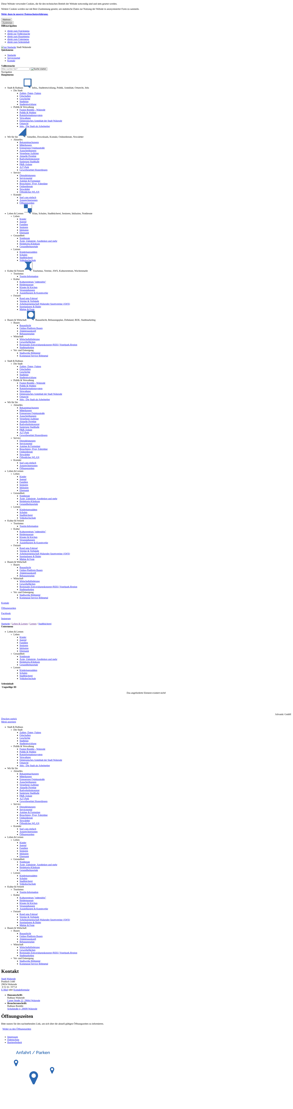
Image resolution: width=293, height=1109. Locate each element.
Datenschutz (13, 1039)
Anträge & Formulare (30, 181)
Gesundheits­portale (29, 246)
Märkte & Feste (27, 309)
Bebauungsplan (27, 333)
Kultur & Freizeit (15, 520)
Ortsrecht (24, 123)
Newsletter (25, 189)
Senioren (24, 227)
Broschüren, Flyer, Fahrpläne (34, 183)
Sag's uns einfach (28, 197)
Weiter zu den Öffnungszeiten (16, 1029)
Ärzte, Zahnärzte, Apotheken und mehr (38, 241)
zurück (13, 718)
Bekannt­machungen (29, 142)
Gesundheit (18, 235)
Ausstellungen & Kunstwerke (34, 293)
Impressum (12, 1037)
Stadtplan (24, 101)
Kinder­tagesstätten (28, 252)
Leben (16, 216)
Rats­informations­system (31, 115)
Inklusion (24, 230)
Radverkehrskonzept (29, 159)
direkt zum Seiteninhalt (18, 42)
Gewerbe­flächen (27, 342)
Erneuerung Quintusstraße (32, 148)
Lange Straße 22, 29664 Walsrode (23, 1000)
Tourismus (18, 273)
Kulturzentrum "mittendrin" (33, 282)
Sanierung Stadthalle (29, 161)
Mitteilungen (26, 145)
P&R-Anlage (26, 164)
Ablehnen (6, 20)
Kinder (23, 219)
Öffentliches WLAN (29, 192)
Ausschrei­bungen (28, 150)
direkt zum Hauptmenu (18, 36)
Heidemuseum (26, 284)
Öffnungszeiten (27, 203)
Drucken (5, 718)
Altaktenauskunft (28, 331)
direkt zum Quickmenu (18, 31)
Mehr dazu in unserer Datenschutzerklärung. (24, 14)
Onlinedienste (26, 186)
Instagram (6, 618)
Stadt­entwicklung (28, 104)
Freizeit (17, 295)
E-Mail (4, 989)
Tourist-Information (29, 276)
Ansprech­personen (29, 200)
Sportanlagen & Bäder (30, 306)
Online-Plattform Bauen (31, 328)
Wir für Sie (12, 402)
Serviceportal (13, 58)
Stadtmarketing (27, 347)
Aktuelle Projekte (28, 156)
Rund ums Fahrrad (29, 298)
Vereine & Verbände (29, 301)
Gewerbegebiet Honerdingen (33, 170)
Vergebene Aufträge (29, 153)
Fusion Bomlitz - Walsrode (32, 109)
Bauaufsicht (25, 325)
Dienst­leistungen (28, 175)
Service (17, 172)
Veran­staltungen (27, 290)
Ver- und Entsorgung (23, 350)
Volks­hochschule (28, 260)
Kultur (16, 279)
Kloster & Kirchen (28, 287)
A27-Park (24, 167)
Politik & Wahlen (28, 112)
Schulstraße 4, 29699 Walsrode (22, 1008)
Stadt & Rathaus (15, 361)
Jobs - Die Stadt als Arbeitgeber (35, 126)
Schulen (23, 254)
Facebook (6, 613)
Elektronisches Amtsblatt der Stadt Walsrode (41, 120)
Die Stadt (17, 90)
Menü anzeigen (8, 721)
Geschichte (25, 98)
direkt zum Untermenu (18, 39)
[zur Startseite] (8, 47)
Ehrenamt (24, 232)
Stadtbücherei (26, 257)
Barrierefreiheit (14, 1042)
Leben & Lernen (15, 471)
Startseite (11, 55)
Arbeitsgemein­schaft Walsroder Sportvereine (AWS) (45, 304)
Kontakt (11, 60)
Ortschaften (25, 96)
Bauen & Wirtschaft (16, 562)
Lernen (16, 249)
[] (38, 69)
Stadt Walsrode (8, 978)
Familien (24, 224)
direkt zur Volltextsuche (18, 33)
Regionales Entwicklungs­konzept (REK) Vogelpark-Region (48, 344)
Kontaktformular (21, 989)
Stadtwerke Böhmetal (30, 353)
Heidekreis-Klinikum (30, 243)
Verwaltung (25, 118)
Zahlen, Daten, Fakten (30, 93)
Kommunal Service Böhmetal (34, 355)
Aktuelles (18, 139)
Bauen (16, 322)
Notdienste (25, 238)
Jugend (23, 221)
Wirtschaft (18, 336)
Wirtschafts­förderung (30, 339)
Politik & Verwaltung (23, 107)
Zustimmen (7, 23)
